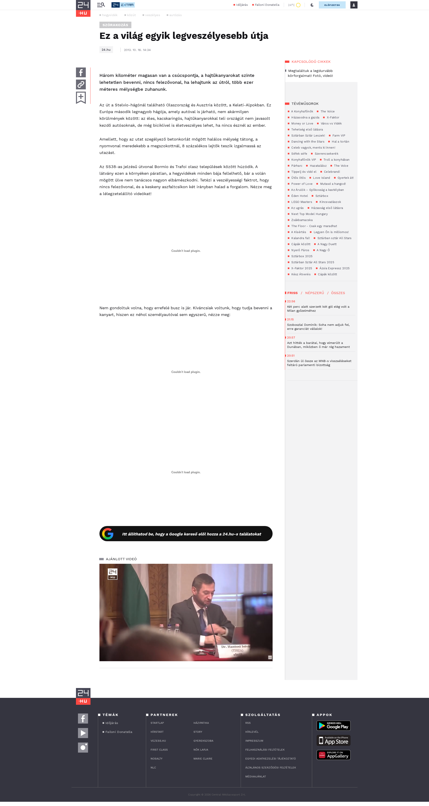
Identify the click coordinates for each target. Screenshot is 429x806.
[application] (186, 612)
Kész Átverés (300, 274)
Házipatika (201, 722)
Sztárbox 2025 (301, 256)
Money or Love (301, 123)
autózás (175, 15)
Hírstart (157, 731)
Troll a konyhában (336, 159)
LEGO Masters (301, 202)
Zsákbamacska (301, 220)
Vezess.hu (158, 740)
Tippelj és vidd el (303, 171)
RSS (248, 722)
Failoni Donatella (267, 4)
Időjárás (242, 4)
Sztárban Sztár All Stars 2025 (312, 262)
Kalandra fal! (300, 238)
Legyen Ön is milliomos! (331, 232)
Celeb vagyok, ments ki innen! (312, 147)
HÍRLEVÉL (252, 731)
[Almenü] (101, 5)
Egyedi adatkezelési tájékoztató (270, 758)
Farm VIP (338, 135)
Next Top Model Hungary (309, 214)
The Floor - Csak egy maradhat (313, 226)
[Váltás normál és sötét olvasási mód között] (312, 5)
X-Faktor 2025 (301, 268)
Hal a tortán (340, 141)
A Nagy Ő (323, 250)
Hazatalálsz (318, 165)
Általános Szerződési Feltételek (270, 767)
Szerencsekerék (326, 153)
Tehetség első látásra (306, 129)
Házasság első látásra (326, 208)
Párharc (296, 165)
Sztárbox (321, 196)
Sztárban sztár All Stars (334, 238)
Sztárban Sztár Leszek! (307, 135)
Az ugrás (297, 208)
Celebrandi (331, 171)
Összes (338, 293)
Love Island (321, 177)
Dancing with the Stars (307, 141)
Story (197, 731)
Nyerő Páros (299, 250)
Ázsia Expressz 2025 (334, 268)
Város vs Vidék (331, 123)
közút (131, 15)
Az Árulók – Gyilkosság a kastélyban (317, 190)
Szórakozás (115, 25)
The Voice (327, 111)
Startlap (157, 722)
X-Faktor (332, 117)
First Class (159, 749)
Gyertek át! (345, 177)
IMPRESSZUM (254, 740)
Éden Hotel (299, 196)
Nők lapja (200, 749)
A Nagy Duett (326, 244)
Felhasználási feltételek (265, 749)
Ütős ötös (298, 177)
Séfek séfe (298, 153)
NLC (153, 767)
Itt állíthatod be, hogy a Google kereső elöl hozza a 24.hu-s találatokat (191, 534)
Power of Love (301, 183)
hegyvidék (110, 15)
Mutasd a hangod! (332, 183)
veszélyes (152, 15)
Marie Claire (202, 758)
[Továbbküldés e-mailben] (81, 84)
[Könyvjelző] (81, 98)
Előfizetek (332, 5)
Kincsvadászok (330, 202)
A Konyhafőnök (301, 111)
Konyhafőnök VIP (303, 159)
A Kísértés (298, 232)
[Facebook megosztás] (81, 72)
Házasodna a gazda (304, 117)
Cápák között (300, 244)
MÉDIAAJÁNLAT (255, 776)
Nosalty (156, 758)
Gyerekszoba (203, 740)
